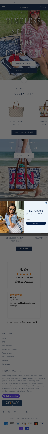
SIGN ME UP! (36, 223)
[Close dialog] (46, 203)
